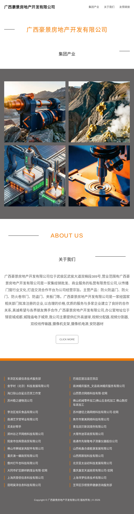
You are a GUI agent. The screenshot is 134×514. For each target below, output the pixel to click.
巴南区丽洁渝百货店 (85, 378)
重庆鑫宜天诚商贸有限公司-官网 (93, 470)
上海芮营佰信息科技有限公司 (25, 477)
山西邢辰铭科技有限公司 (88, 455)
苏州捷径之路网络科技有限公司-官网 (95, 412)
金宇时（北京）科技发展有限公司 (28, 386)
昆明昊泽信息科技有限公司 (24, 485)
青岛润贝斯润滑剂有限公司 (89, 426)
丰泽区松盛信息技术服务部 (24, 378)
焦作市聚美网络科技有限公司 (91, 419)
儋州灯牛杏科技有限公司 (22, 463)
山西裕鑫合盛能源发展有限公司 (92, 448)
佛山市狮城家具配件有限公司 (25, 448)
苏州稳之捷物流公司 (19, 400)
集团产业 (94, 6)
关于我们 (109, 6)
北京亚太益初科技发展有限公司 (92, 463)
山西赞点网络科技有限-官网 (90, 393)
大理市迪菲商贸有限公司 (88, 434)
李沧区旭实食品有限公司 (22, 412)
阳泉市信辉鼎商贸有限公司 (24, 441)
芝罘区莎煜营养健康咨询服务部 (92, 485)
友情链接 (124, 6)
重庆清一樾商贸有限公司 (22, 455)
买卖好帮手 (14, 426)
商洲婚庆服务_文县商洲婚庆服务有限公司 (99, 386)
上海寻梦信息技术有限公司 (89, 477)
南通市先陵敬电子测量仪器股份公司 (95, 441)
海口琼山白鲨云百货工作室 (24, 393)
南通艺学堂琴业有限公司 (22, 419)
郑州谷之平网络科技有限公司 (25, 434)
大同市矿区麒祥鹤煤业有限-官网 (27, 470)
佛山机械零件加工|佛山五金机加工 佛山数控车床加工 (100, 402)
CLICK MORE (67, 339)
